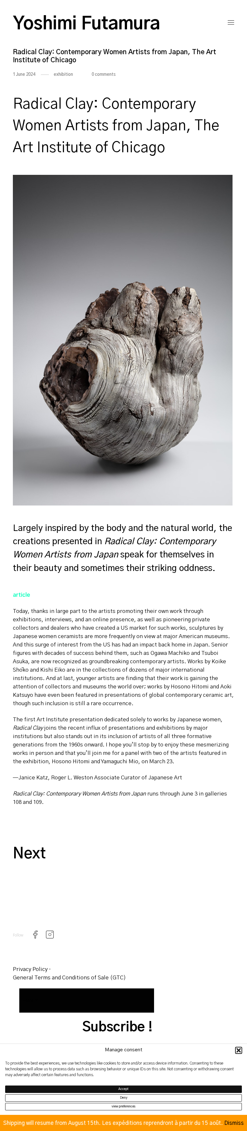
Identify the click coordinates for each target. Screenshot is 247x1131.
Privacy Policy (30, 969)
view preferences (124, 1106)
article (21, 595)
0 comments (104, 75)
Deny (123, 1097)
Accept (123, 1089)
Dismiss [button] (234, 1123)
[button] (238, 1050)
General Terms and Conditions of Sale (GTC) (69, 977)
